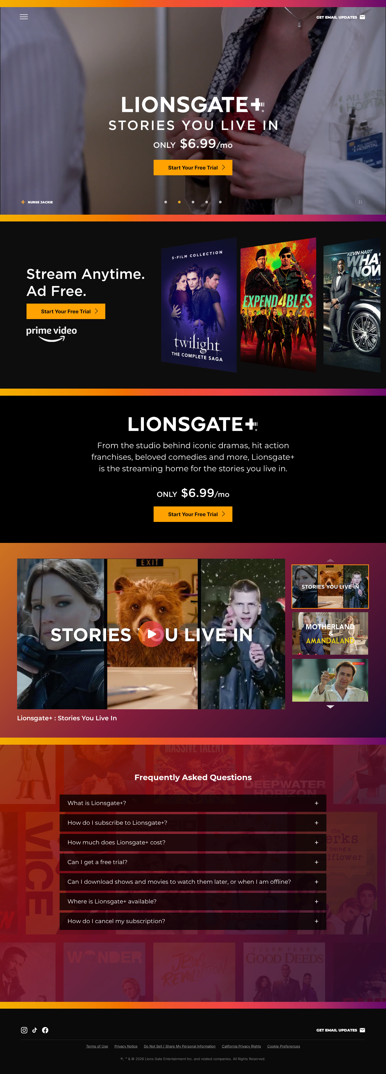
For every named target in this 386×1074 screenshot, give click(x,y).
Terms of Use (97, 1046)
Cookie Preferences (283, 1046)
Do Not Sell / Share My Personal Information (180, 1046)
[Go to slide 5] (220, 202)
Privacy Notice (126, 1046)
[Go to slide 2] (179, 202)
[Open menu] (25, 16)
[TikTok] (35, 1030)
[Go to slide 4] (206, 202)
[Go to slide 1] (165, 202)
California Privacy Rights (241, 1046)
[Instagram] (24, 1030)
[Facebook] (45, 1030)
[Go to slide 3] (193, 202)
